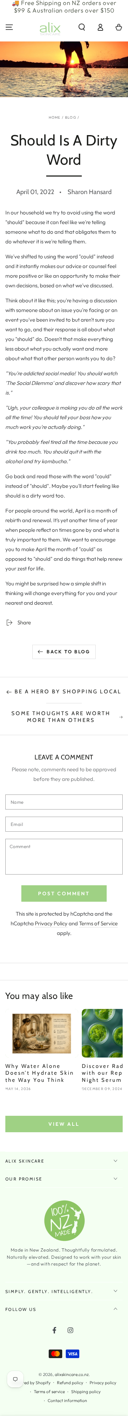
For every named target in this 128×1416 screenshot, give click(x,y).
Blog (70, 117)
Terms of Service (98, 923)
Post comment (64, 893)
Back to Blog (68, 651)
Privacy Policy (51, 923)
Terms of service (49, 1391)
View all (63, 1124)
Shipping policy (86, 1391)
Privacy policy (103, 1382)
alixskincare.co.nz (72, 1374)
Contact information (67, 1400)
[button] (82, 27)
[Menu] (9, 27)
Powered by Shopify (31, 1382)
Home (55, 117)
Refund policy (70, 1382)
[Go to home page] (50, 27)
